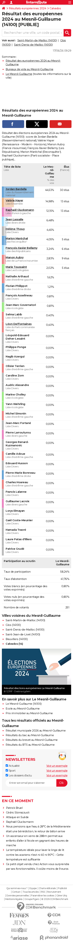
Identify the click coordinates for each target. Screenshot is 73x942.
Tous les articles (31, 892)
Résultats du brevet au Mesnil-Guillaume (32, 740)
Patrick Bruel (14, 808)
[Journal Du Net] (19, 922)
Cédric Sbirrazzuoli (17, 812)
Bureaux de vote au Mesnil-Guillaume (29, 69)
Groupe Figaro (32, 899)
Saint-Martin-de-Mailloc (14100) (37, 40)
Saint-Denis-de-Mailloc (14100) (33, 44)
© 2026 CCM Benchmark (54, 899)
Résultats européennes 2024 (27, 8)
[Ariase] (19, 938)
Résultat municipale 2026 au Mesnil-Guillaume (36, 730)
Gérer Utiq (61, 895)
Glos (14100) (13, 625)
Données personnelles (17, 895)
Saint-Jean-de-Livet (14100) (23, 634)
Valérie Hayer (14, 200)
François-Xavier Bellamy (21, 248)
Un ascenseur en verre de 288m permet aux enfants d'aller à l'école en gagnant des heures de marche (37, 840)
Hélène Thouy (15, 229)
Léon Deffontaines (19, 324)
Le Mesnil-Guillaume (19, 74)
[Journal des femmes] (19, 915)
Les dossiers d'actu (20, 775)
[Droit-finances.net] (53, 922)
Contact (16, 892)
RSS (43, 892)
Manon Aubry (15, 257)
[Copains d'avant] (19, 930)
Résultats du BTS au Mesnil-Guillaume (30, 744)
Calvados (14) (14, 643)
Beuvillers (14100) (17, 639)
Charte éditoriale (47, 888)
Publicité (62, 888)
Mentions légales (13, 899)
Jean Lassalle (14, 219)
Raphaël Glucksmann (20, 210)
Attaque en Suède (17, 817)
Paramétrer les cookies (42, 895)
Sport (11, 770)
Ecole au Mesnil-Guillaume (23, 708)
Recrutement (54, 892)
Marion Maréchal (17, 238)
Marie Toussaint (16, 267)
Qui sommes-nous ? (17, 888)
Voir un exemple (57, 765)
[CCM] (53, 915)
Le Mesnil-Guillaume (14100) (24, 703)
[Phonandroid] (53, 937)
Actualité (13, 765)
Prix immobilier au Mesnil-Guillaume (29, 713)
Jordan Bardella (16, 189)
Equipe (33, 888)
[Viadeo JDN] (53, 930)
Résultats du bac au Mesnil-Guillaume (30, 735)
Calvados (55, 8)
